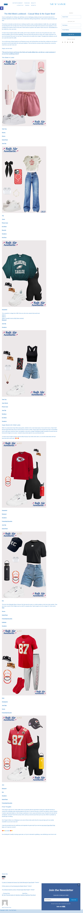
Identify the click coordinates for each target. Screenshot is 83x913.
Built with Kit (61, 906)
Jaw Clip (4, 323)
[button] (1, 8)
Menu (5, 4)
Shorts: (4, 132)
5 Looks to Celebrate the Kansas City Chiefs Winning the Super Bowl (18, 882)
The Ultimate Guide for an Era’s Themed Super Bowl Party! (15, 889)
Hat (3, 600)
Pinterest (17, 820)
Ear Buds (4, 226)
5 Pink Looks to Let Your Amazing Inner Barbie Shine (14, 886)
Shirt (3, 698)
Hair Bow (4, 237)
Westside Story (12, 604)
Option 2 (4, 316)
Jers (3, 784)
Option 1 (4, 315)
